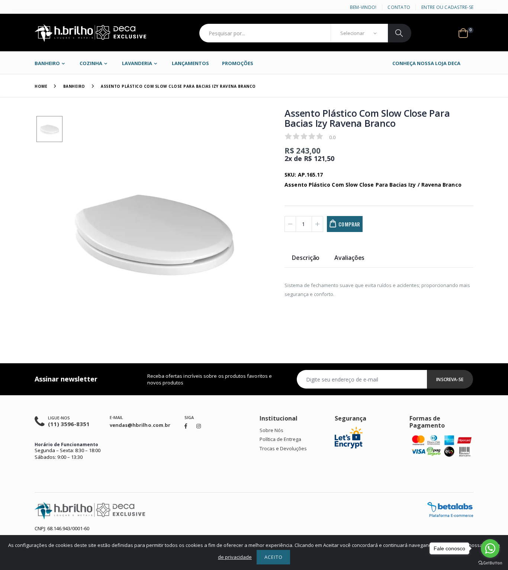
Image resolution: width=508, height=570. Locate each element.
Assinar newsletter (66, 378)
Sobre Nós (271, 430)
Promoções (237, 63)
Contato (399, 7)
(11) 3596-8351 (69, 424)
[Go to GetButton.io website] (490, 562)
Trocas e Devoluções (283, 448)
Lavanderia (137, 63)
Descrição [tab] (305, 258)
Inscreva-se (449, 379)
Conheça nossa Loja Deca (426, 63)
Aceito (273, 557)
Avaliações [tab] (349, 258)
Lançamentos (190, 63)
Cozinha (91, 63)
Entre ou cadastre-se (447, 7)
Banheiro (47, 63)
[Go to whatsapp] (490, 548)
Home (41, 86)
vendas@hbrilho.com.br (140, 425)
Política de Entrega (280, 439)
